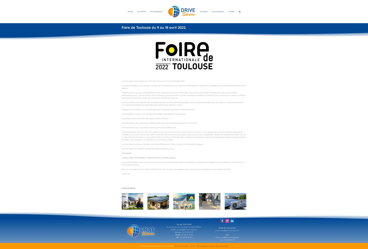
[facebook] (222, 221)
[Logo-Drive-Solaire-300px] (140, 223)
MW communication (181, 246)
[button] (232, 12)
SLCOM (192, 246)
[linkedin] (232, 221)
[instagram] (227, 221)
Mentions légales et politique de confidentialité (212, 246)
